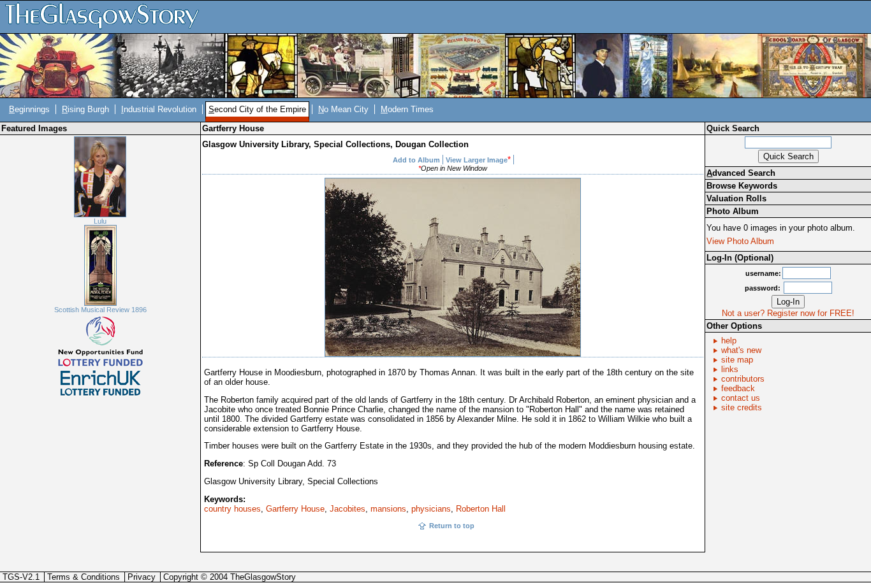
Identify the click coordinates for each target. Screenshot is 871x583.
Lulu (100, 221)
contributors (743, 379)
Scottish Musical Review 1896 (100, 309)
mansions (388, 509)
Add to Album (416, 160)
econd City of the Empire (257, 109)
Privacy (142, 577)
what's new (741, 350)
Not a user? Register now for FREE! (788, 313)
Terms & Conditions (83, 577)
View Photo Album (740, 241)
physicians (431, 509)
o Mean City (343, 109)
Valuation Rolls (736, 198)
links (729, 369)
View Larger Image (477, 160)
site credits (741, 407)
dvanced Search (740, 173)
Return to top (451, 525)
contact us (740, 398)
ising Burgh (85, 109)
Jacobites (347, 509)
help (728, 340)
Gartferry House (295, 509)
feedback (738, 388)
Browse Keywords (741, 186)
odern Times (407, 109)
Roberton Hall (481, 509)
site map (737, 359)
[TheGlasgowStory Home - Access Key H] (106, 16)
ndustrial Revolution (158, 109)
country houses (232, 509)
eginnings (29, 109)
